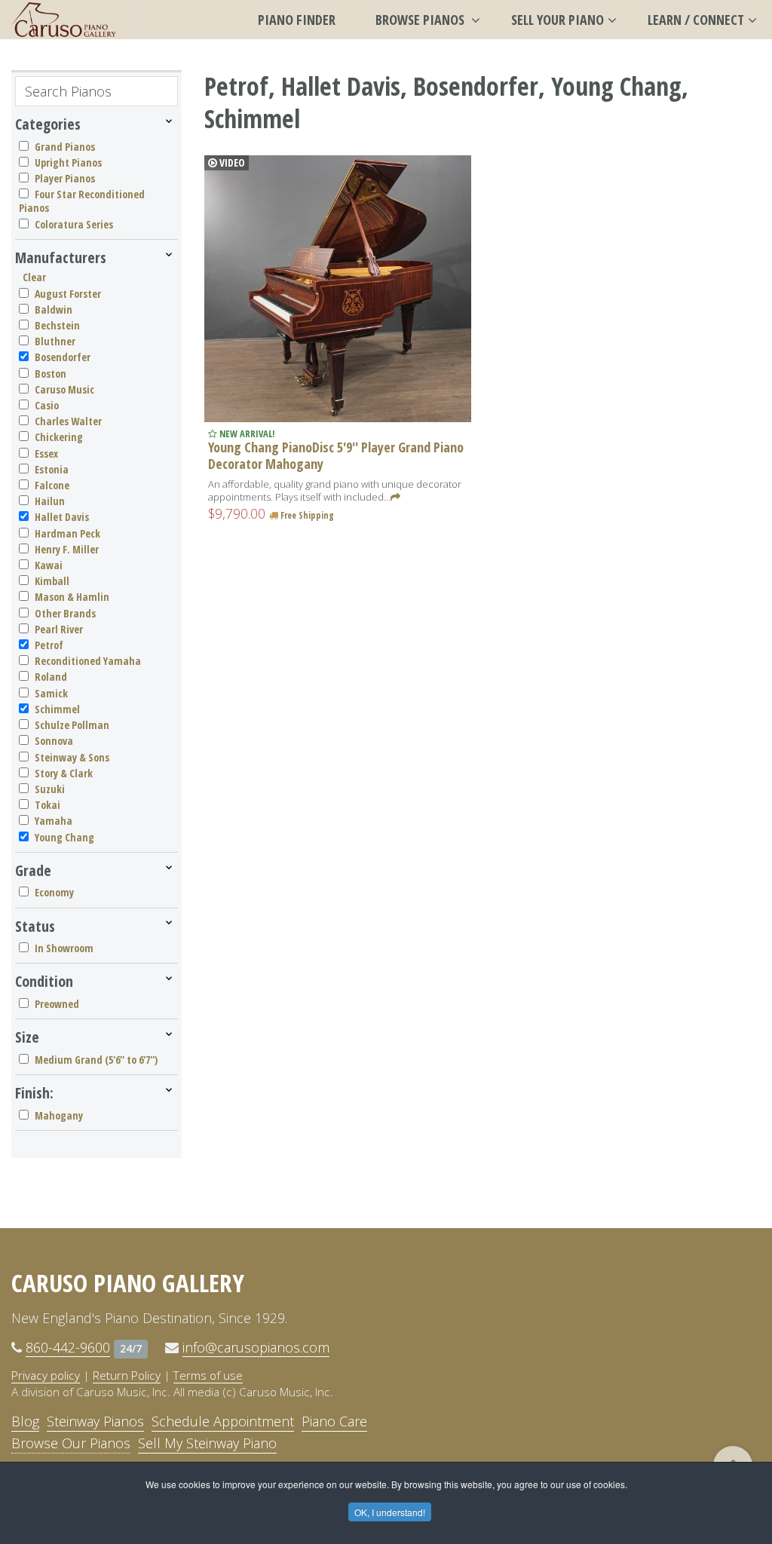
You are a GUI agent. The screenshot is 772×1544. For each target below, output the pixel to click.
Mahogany (59, 1115)
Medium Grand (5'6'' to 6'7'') (96, 1059)
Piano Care (334, 1421)
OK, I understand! (389, 1512)
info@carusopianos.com (255, 1347)
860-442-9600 (68, 1347)
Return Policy (127, 1375)
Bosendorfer (62, 357)
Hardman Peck (67, 533)
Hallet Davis (62, 517)
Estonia (52, 469)
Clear (34, 277)
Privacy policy (45, 1375)
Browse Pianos (421, 20)
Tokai (47, 805)
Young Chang (64, 837)
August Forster (68, 293)
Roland (51, 676)
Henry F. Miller (67, 549)
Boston (50, 373)
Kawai (49, 565)
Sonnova (54, 741)
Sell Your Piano (557, 20)
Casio (47, 405)
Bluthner (55, 341)
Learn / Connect (696, 20)
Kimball (52, 581)
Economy (54, 892)
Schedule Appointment (223, 1421)
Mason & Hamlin (72, 597)
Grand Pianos (65, 146)
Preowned (57, 1004)
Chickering (59, 437)
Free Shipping (306, 515)
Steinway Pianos (95, 1421)
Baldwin (53, 309)
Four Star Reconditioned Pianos (82, 201)
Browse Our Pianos (70, 1443)
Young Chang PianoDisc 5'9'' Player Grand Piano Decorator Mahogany (336, 455)
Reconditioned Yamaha (88, 661)
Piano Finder (296, 20)
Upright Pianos (68, 162)
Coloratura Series (74, 224)
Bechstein (57, 325)
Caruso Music (64, 389)
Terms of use (208, 1375)
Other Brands (65, 613)
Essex (46, 453)
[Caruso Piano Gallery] (64, 19)
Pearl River (59, 629)
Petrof (49, 645)
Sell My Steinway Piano (207, 1443)
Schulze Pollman (72, 725)
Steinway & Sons (72, 757)
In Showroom (64, 948)
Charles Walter (68, 421)
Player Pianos (65, 178)
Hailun (50, 501)
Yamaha (53, 820)
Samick (51, 693)
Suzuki (50, 789)
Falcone (52, 485)
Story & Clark (64, 773)
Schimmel (57, 709)
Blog (25, 1421)
